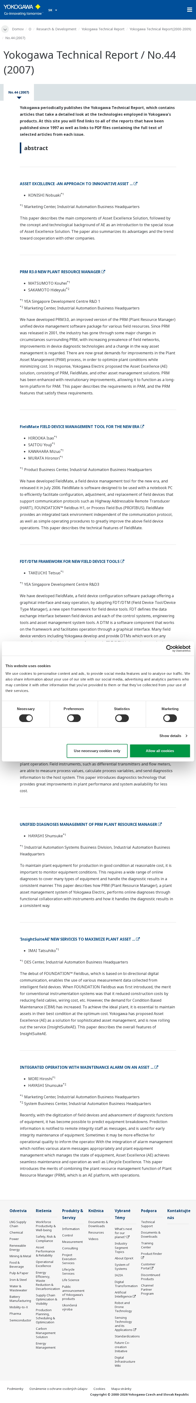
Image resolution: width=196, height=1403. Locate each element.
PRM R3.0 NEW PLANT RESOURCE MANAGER (60, 271)
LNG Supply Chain (18, 1224)
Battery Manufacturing (20, 1298)
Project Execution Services (69, 1259)
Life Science (70, 1280)
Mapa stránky (121, 1389)
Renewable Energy (18, 1247)
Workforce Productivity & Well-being (46, 1226)
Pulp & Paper (19, 1273)
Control (67, 1235)
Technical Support (148, 1224)
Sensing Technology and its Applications (123, 1323)
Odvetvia (18, 1210)
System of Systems (122, 1266)
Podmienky (15, 1389)
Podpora (149, 1210)
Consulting (70, 1248)
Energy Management (45, 1345)
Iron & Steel (18, 1279)
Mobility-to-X (19, 1307)
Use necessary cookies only (97, 751)
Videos (93, 1239)
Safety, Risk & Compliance (46, 1238)
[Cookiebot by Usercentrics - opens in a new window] (170, 648)
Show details (170, 736)
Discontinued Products (150, 1277)
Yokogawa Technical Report (103, 29)
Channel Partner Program (147, 1289)
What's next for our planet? (123, 1233)
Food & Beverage (17, 1264)
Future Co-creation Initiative (122, 1346)
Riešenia (44, 1210)
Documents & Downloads (98, 1224)
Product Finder (151, 1253)
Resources (96, 1232)
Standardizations (127, 1336)
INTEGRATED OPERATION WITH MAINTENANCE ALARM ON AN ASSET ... (86, 1067)
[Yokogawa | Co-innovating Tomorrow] (24, 10)
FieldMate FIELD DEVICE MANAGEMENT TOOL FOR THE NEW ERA (79, 426)
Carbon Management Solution (45, 1332)
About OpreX (124, 1258)
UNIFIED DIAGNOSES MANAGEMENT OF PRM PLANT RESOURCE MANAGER (88, 824)
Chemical (16, 1232)
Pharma (15, 1313)
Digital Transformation (126, 1284)
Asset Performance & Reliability (45, 1251)
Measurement (72, 1242)
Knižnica (96, 1210)
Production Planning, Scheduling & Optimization (45, 1316)
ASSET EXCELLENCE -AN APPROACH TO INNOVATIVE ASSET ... (76, 183)
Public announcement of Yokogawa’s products (73, 1292)
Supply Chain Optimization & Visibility (46, 1299)
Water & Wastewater (18, 1288)
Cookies (99, 1389)
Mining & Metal (20, 1256)
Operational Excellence (44, 1264)
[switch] (74, 718)
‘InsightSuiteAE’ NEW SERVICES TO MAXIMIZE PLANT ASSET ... (77, 939)
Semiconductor (20, 1320)
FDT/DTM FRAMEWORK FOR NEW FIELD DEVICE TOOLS (70, 561)
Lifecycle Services (68, 1271)
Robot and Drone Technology (123, 1307)
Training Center (147, 1245)
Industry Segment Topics (121, 1247)
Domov (18, 29)
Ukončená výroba (69, 1307)
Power (14, 1239)
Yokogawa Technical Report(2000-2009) (160, 29)
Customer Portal (148, 1266)
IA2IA (119, 1275)
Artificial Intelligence (123, 1294)
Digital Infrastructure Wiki (125, 1361)
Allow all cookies (160, 751)
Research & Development (56, 29)
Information (71, 1229)
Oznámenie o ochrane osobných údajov (58, 1389)
